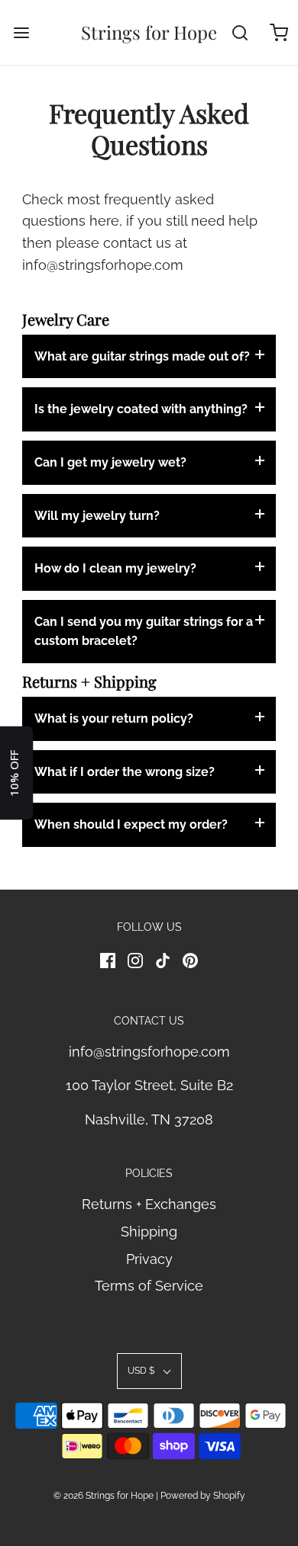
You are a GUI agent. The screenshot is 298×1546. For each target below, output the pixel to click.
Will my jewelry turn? (97, 515)
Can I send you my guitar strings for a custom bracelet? (143, 631)
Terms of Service (149, 1286)
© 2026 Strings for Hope (103, 1495)
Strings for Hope (149, 32)
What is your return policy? (113, 718)
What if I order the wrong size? (124, 772)
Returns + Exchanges (149, 1204)
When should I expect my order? (131, 824)
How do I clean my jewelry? (115, 568)
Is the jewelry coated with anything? (141, 409)
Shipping (149, 1232)
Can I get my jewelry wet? (110, 462)
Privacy (149, 1259)
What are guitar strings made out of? (142, 356)
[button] (149, 1371)
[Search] (240, 32)
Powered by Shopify (202, 1495)
